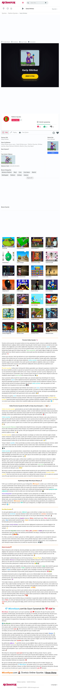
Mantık (34, 172)
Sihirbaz (19, 175)
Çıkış (20, 172)
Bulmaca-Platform (7, 172)
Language (54, 685)
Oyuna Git (30, 178)
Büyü (15, 172)
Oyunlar (54, 9)
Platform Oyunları (16, 117)
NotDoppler (5, 175)
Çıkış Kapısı (27, 172)
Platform (12, 175)
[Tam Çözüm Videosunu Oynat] (8, 159)
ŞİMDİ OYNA (30, 76)
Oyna (52, 153)
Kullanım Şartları (21, 682)
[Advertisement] (30, 28)
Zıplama (26, 175)
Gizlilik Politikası (31, 682)
